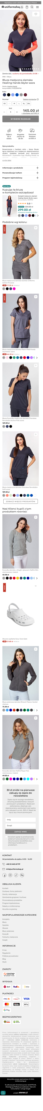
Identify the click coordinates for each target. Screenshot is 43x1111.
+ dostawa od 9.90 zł (30, 113)
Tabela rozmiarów (29, 99)
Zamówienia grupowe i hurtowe (14, 897)
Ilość (10, 108)
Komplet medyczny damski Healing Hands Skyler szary (27, 197)
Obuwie (5, 928)
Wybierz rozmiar (21, 119)
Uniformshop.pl (20, 1081)
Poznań (4, 1073)
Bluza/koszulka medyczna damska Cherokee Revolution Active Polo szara (19, 419)
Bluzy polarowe (8, 931)
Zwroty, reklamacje (9, 894)
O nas (4, 950)
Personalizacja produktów (12, 900)
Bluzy (9, 77)
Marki (4, 962)
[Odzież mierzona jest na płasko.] (38, 99)
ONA (4, 77)
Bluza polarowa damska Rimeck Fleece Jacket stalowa (20, 703)
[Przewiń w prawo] (36, 215)
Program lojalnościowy (11, 903)
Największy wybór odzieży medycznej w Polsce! (21, 3)
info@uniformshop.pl (14, 869)
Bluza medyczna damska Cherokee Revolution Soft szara (20, 488)
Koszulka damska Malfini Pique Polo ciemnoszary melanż (15, 772)
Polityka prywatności (10, 956)
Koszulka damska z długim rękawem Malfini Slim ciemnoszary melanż (20, 571)
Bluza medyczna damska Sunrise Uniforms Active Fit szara (18, 282)
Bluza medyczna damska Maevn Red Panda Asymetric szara (18, 350)
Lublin (29, 1071)
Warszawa (5, 1071)
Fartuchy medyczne (10, 937)
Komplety (6, 919)
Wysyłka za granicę (9, 909)
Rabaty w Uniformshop (11, 906)
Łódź (24, 1071)
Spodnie (5, 925)
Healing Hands (12, 86)
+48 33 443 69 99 (12, 864)
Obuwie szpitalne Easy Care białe (14, 639)
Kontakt (5, 888)
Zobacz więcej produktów (20, 501)
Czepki (4, 940)
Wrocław (19, 1071)
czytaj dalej (6, 160)
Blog (4, 959)
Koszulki (5, 934)
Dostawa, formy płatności (12, 891)
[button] (18, 69)
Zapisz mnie (20, 832)
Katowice (35, 1071)
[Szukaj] (32, 7)
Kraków (12, 1071)
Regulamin (6, 953)
